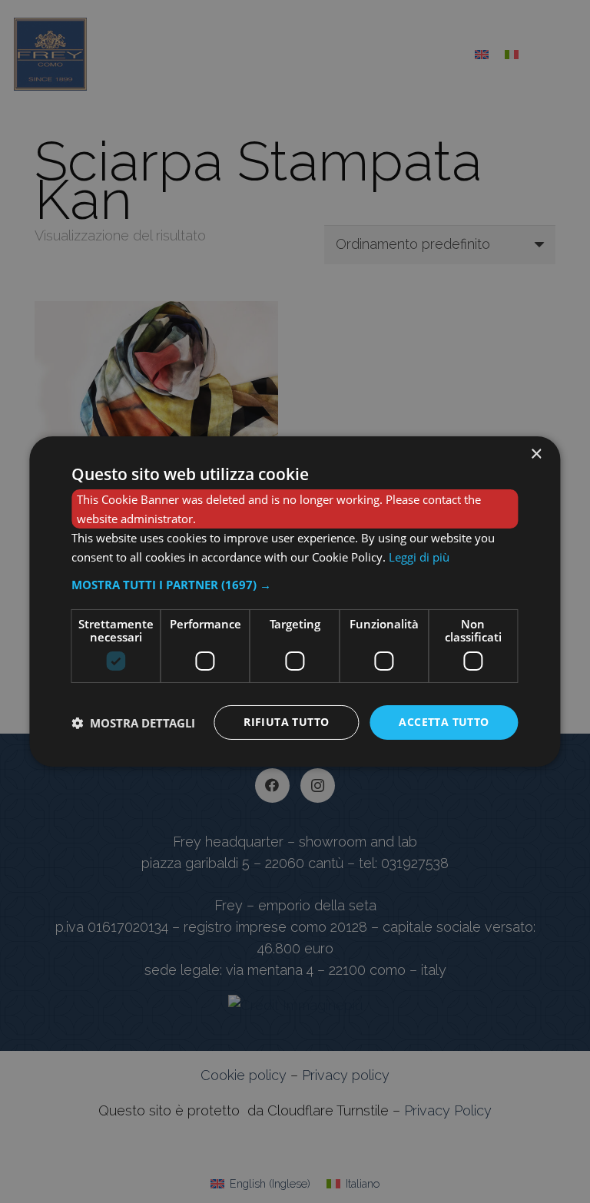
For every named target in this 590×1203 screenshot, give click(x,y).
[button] (294, 585)
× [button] (536, 454)
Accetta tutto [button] (444, 721)
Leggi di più (419, 557)
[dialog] (294, 601)
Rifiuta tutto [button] (286, 721)
